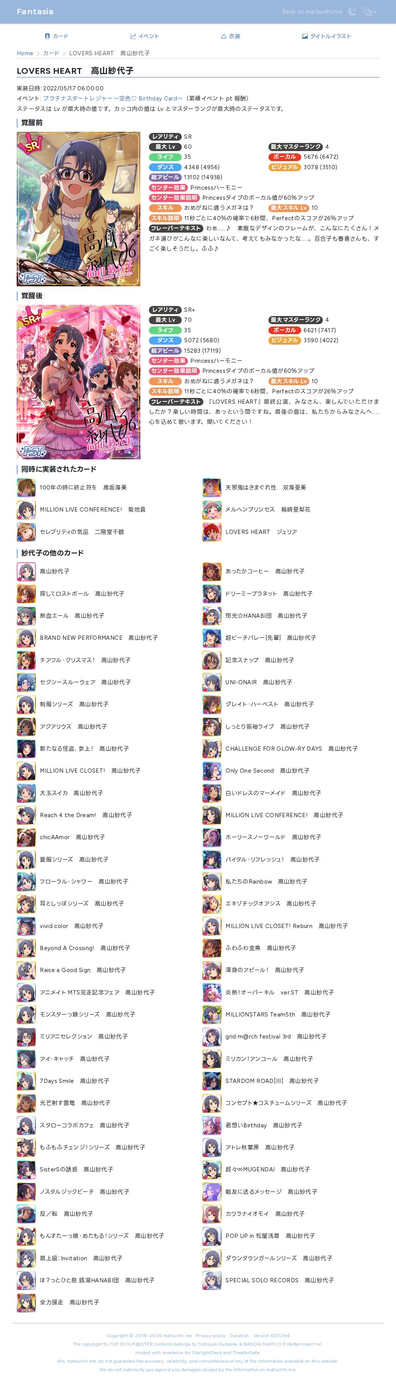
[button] (369, 11)
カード (51, 53)
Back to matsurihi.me (312, 11)
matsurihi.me (177, 1335)
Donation (239, 1335)
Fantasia (35, 11)
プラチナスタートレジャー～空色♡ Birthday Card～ (113, 98)
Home (25, 53)
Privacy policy (210, 1335)
